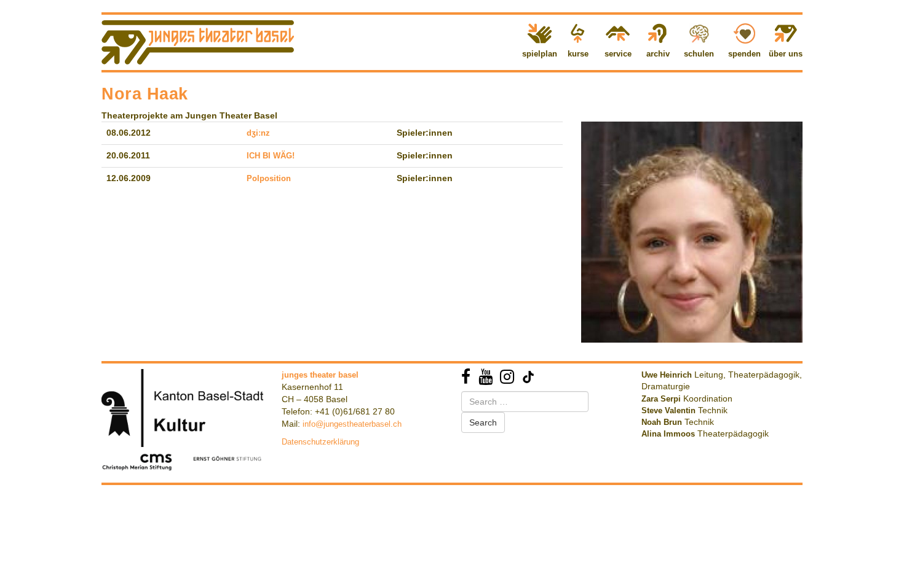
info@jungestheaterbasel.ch (352, 424)
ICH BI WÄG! (271, 155)
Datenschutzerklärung (320, 441)
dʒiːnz (258, 133)
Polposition (269, 178)
